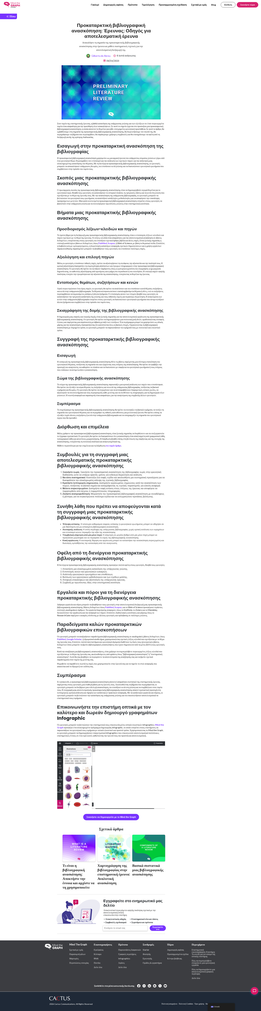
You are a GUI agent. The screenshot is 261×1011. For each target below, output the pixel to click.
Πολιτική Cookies (186, 1004)
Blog (213, 4)
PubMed (102, 243)
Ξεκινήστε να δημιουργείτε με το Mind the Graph (111, 817)
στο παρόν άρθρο (113, 445)
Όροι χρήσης (199, 1004)
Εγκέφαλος (98, 949)
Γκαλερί (95, 4)
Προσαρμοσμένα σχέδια (177, 954)
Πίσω (12, 16)
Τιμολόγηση (148, 4)
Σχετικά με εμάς (199, 4)
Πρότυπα (132, 4)
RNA (96, 958)
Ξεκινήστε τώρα (247, 5)
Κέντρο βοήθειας (174, 958)
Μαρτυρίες (74, 958)
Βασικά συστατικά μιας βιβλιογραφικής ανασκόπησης (147, 869)
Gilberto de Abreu (101, 55)
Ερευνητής (147, 958)
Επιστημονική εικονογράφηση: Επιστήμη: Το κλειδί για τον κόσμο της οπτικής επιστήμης (203, 952)
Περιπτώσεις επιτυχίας (79, 962)
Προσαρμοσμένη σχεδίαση (173, 4)
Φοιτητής (147, 954)
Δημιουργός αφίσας (113, 4)
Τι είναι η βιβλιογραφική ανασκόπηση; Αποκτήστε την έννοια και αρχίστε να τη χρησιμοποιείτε (78, 876)
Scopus (111, 243)
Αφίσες (121, 962)
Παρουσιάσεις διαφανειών (129, 949)
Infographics (124, 958)
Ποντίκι (97, 962)
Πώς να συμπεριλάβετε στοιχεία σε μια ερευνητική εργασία (203, 962)
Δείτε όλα (98, 967)
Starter (146, 949)
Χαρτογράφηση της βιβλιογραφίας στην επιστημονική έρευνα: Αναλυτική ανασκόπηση (113, 874)
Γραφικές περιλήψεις (127, 954)
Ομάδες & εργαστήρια (152, 962)
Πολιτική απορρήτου (169, 1004)
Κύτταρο (97, 954)
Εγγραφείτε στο (158, 928)
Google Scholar (74, 639)
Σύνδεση (228, 5)
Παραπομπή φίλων (77, 954)
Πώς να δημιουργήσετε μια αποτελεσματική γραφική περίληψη (203, 971)
